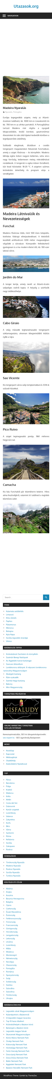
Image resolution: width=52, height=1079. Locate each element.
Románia (10, 971)
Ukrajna (9, 998)
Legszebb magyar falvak (16, 1031)
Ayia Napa (10, 634)
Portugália (17, 112)
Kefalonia (10, 839)
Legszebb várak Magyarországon (20, 1011)
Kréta (8, 796)
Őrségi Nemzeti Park (14, 1041)
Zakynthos (10, 819)
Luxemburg (11, 813)
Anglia (9, 892)
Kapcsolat (10, 754)
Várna (8, 829)
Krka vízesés (11, 618)
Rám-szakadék (12, 677)
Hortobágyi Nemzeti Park (16, 1048)
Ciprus (8, 905)
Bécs (8, 826)
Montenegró (11, 955)
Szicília (9, 843)
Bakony (9, 684)
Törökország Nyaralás (15, 862)
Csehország (11, 908)
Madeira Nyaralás (13, 865)
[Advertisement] (26, 49)
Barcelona (10, 783)
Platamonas (11, 624)
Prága (8, 786)
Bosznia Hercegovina (15, 898)
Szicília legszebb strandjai (17, 638)
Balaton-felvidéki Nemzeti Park (19, 1068)
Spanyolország (12, 975)
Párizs (8, 780)
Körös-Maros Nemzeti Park (17, 1038)
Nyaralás (8, 112)
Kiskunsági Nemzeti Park (16, 1044)
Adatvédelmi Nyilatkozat (16, 764)
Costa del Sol (11, 803)
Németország (11, 958)
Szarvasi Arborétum (14, 664)
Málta (8, 948)
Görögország (11, 928)
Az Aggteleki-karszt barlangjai (19, 660)
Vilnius (9, 641)
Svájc (8, 978)
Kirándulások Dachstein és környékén (22, 654)
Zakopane (10, 846)
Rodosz (9, 849)
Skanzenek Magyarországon (18, 1034)
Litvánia (9, 942)
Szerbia (9, 985)
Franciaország (12, 925)
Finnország (11, 922)
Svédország (11, 981)
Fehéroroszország (13, 918)
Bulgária (9, 902)
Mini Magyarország (14, 687)
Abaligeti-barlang (13, 674)
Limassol (10, 614)
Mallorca (9, 793)
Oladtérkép (11, 760)
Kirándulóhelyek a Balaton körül (19, 1024)
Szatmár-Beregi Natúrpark (17, 657)
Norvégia (10, 962)
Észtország (10, 915)
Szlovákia (10, 988)
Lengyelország (12, 935)
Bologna (9, 631)
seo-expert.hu (9, 737)
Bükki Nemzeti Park (14, 1061)
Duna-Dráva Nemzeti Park (17, 1058)
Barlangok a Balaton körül (17, 1028)
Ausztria (9, 895)
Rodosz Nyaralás (13, 869)
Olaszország (11, 965)
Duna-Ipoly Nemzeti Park (16, 1054)
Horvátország (12, 932)
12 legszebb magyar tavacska (18, 1018)
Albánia (9, 888)
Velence (9, 816)
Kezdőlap (10, 750)
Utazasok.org (26, 6)
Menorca (10, 628)
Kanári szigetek (12, 809)
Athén (8, 799)
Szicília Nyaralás (13, 872)
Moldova (10, 952)
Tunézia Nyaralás (13, 875)
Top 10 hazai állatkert (15, 1021)
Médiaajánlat (11, 757)
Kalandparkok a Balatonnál (17, 1014)
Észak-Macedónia (13, 912)
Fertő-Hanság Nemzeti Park (17, 1051)
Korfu (8, 823)
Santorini (10, 833)
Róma (8, 836)
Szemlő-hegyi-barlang (15, 680)
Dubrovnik (10, 806)
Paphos (9, 621)
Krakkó (9, 790)
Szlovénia (10, 991)
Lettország (10, 938)
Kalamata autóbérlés (14, 611)
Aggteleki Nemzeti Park (16, 1064)
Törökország (11, 995)
